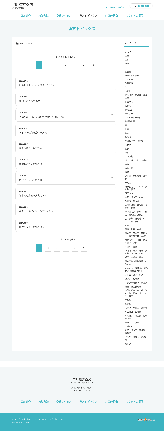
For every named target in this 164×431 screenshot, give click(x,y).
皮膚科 (128, 72)
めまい (128, 344)
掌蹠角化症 (130, 121)
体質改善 (129, 156)
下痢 (127, 68)
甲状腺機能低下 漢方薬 (136, 283)
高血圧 (128, 164)
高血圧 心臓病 (132, 322)
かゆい (128, 87)
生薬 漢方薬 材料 (134, 197)
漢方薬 (128, 56)
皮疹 (127, 149)
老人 (127, 133)
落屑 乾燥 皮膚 (133, 229)
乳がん (128, 106)
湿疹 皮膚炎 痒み (134, 257)
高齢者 (128, 137)
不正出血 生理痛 (133, 312)
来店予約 (120, 7)
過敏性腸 (129, 168)
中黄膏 (128, 300)
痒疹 (127, 152)
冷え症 (128, 183)
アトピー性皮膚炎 (133, 117)
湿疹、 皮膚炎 (132, 279)
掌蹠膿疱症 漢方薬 (134, 141)
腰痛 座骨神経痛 (133, 286)
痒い (127, 125)
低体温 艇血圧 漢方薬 (136, 308)
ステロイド (130, 145)
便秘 (127, 64)
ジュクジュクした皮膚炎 (136, 160)
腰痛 (127, 129)
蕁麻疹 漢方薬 (132, 201)
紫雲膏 (128, 304)
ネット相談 (110, 7)
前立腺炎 (129, 113)
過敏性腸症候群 (132, 75)
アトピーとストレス (134, 275)
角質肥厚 (129, 83)
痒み (127, 60)
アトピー (129, 79)
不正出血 (129, 193)
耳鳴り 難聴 (131, 247)
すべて (128, 52)
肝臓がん (129, 102)
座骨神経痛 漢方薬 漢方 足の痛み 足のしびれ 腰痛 (136, 293)
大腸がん (129, 326)
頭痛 (127, 172)
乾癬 (127, 225)
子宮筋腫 (129, 110)
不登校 (128, 91)
